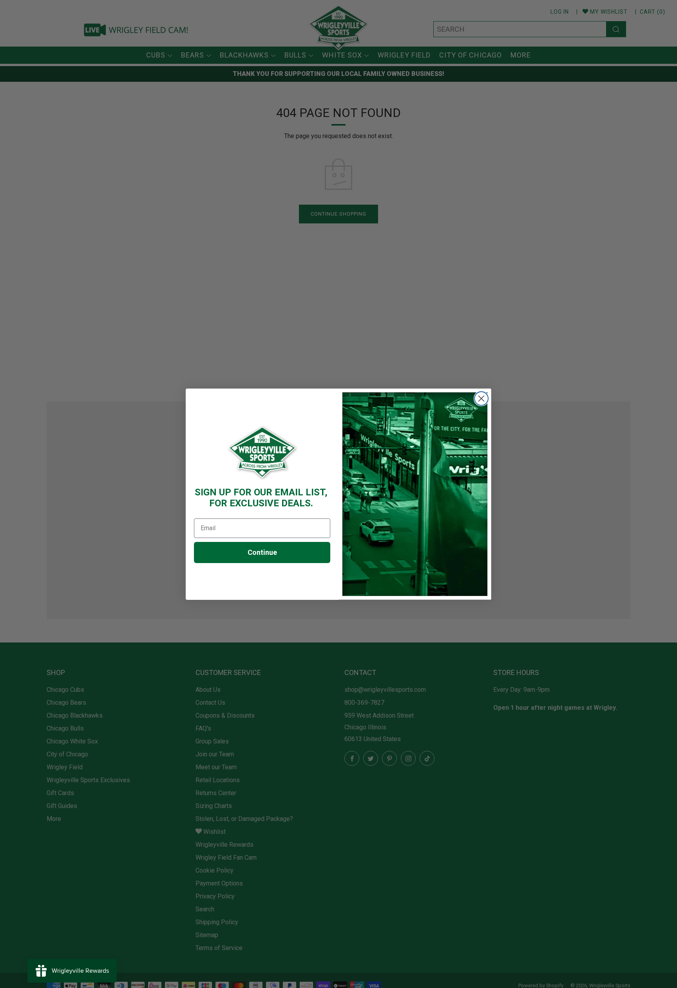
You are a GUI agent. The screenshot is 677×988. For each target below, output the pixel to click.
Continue (262, 552)
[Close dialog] (481, 398)
